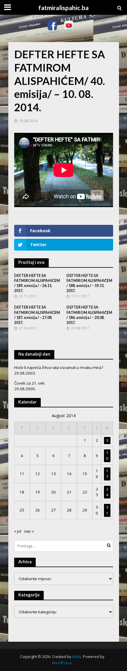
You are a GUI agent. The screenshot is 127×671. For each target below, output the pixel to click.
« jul (17, 531)
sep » (29, 531)
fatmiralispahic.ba (63, 8)
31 (107, 510)
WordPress (61, 662)
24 (107, 492)
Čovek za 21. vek (29, 383)
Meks (76, 656)
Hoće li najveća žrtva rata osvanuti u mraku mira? (58, 367)
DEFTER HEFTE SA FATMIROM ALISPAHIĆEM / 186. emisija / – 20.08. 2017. (89, 315)
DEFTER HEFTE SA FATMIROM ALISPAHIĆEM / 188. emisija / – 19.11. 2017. (89, 283)
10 (107, 455)
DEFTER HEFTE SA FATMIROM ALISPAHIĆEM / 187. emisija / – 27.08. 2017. (37, 315)
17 (107, 473)
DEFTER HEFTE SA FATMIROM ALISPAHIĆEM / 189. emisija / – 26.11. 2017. (37, 283)
